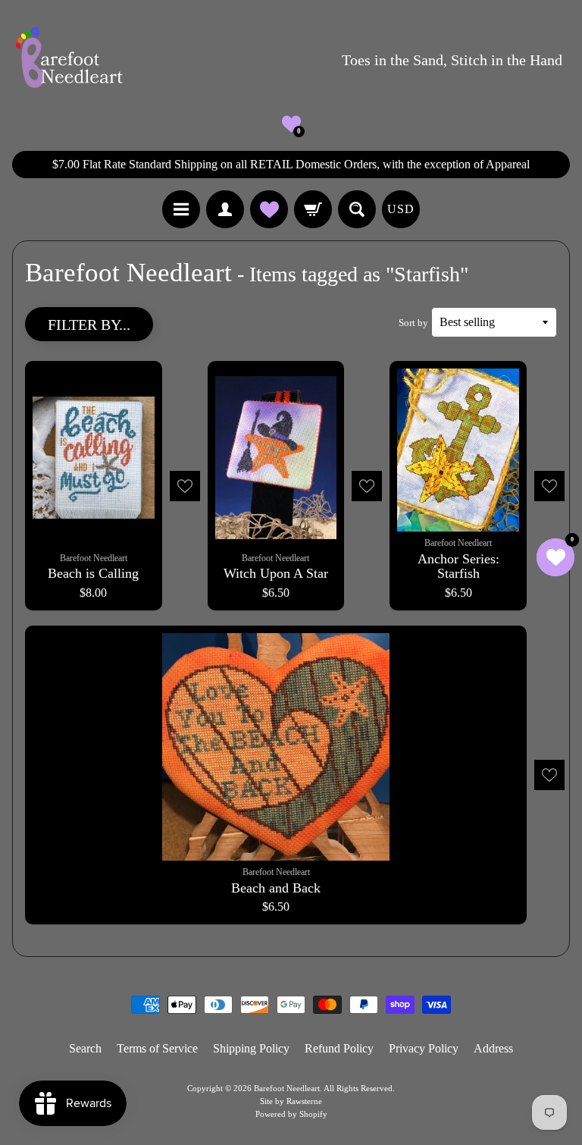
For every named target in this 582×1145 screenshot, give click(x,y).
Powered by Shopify (291, 1113)
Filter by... (89, 324)
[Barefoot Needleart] (69, 59)
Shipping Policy (251, 1048)
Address (493, 1048)
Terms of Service (157, 1048)
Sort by (413, 323)
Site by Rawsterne (291, 1101)
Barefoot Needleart (287, 1088)
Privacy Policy (423, 1048)
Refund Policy (339, 1048)
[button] (291, 123)
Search (85, 1048)
